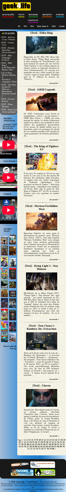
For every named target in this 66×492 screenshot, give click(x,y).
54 (20, 446)
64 (47, 446)
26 (36, 442)
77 (45, 449)
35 (61, 442)
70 (64, 446)
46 (44, 444)
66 (53, 446)
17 (59, 440)
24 (31, 442)
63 (44, 446)
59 (33, 446)
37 (20, 444)
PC (19, 26)
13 (48, 440)
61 (39, 446)
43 (36, 444)
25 (33, 442)
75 (39, 449)
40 (28, 444)
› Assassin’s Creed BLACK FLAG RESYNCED (10, 126)
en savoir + (54, 83)
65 (50, 446)
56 (25, 446)
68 (58, 446)
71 (28, 449)
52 (61, 444)
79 (50, 449)
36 (64, 442)
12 (45, 440)
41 (31, 444)
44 (39, 444)
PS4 (32, 26)
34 (58, 442)
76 (42, 449)
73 (34, 449)
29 (44, 442)
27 (39, 442)
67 (55, 446)
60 (36, 446)
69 (61, 446)
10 (40, 440)
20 (20, 442)
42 (33, 444)
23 (28, 442)
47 (47, 444)
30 (47, 442)
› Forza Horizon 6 (10, 161)
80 (53, 449)
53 (64, 444)
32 (53, 442)
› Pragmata (7, 194)
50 (55, 444)
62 (42, 446)
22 (25, 442)
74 (37, 449)
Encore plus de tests (9, 347)
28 (42, 442)
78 (48, 449)
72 (31, 449)
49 (53, 444)
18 (61, 440)
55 (22, 446)
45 (42, 444)
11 (42, 440)
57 (28, 446)
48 (50, 444)
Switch (62, 26)
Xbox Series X (43, 26)
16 (56, 440)
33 (55, 442)
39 (25, 444)
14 (51, 440)
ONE (54, 26)
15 (53, 440)
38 (22, 444)
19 (64, 440)
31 (50, 442)
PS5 (25, 26)
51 (58, 444)
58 (31, 446)
